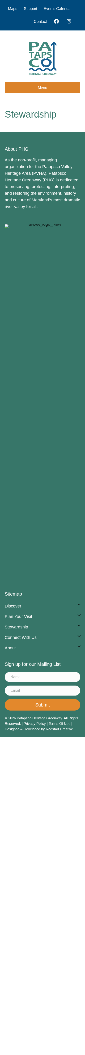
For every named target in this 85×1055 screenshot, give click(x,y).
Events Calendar (58, 9)
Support (30, 9)
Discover (13, 606)
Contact (40, 22)
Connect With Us (21, 637)
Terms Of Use (60, 724)
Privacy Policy (35, 724)
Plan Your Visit (18, 616)
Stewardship (16, 627)
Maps (12, 9)
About (10, 648)
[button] (79, 604)
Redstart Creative (59, 729)
